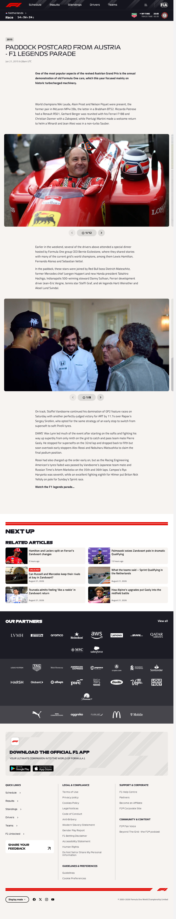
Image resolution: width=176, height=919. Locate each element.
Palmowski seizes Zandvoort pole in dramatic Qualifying (138, 552)
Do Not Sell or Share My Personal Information (81, 853)
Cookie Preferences (74, 879)
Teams (112, 5)
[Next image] (101, 232)
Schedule (35, 5)
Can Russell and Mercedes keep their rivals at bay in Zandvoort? (54, 575)
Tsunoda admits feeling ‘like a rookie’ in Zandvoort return (52, 591)
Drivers (95, 5)
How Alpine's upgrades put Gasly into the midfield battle (136, 591)
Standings (75, 5)
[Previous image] (72, 232)
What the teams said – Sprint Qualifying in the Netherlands (137, 571)
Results (55, 5)
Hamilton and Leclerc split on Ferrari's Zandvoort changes (51, 552)
